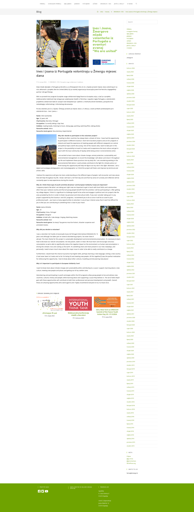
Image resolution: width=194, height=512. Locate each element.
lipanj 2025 (130, 119)
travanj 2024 (130, 171)
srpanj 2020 (130, 336)
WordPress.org (131, 463)
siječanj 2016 (130, 438)
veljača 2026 (130, 90)
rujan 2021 (130, 284)
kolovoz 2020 (131, 332)
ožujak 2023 (130, 218)
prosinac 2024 (131, 141)
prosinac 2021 (131, 273)
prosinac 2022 (131, 229)
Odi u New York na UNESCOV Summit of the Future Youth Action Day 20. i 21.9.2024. (107, 312)
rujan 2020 (130, 328)
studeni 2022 (130, 233)
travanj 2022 (130, 259)
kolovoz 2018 (131, 409)
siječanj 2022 (130, 270)
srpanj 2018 (130, 413)
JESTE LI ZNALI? (131, 45)
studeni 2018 (130, 402)
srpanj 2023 (130, 204)
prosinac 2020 (131, 317)
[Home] (97, 12)
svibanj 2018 (130, 416)
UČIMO (129, 41)
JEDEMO (129, 36)
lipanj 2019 (130, 383)
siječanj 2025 (130, 138)
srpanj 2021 (130, 292)
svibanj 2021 (130, 299)
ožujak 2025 (130, 130)
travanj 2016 (130, 427)
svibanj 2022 (130, 255)
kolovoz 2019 (131, 376)
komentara (131, 461)
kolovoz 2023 (131, 200)
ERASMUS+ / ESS (55, 82)
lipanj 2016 (130, 424)
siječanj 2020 (130, 358)
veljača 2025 (130, 134)
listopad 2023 (131, 193)
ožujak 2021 (130, 306)
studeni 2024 (130, 145)
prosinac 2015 (131, 442)
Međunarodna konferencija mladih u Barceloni (78, 314)
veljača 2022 (130, 266)
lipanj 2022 (130, 251)
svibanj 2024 (130, 167)
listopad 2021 (131, 281)
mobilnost (80, 82)
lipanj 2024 (130, 163)
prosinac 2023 (131, 185)
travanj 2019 (130, 391)
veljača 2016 (130, 435)
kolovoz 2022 (131, 244)
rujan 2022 (130, 240)
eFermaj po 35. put (50, 313)
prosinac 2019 (131, 361)
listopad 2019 (131, 369)
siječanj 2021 (130, 314)
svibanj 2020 (130, 343)
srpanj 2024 (130, 160)
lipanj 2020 (130, 339)
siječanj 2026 (130, 94)
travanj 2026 (130, 83)
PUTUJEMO (130, 38)
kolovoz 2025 (131, 112)
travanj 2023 (130, 215)
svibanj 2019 (130, 387)
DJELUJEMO (130, 34)
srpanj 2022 (130, 248)
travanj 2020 (130, 347)
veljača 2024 (130, 178)
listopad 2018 (131, 405)
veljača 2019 (130, 398)
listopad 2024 (131, 149)
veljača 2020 (130, 354)
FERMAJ (129, 29)
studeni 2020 (130, 321)
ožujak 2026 (130, 86)
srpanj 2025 (130, 116)
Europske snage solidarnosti (68, 82)
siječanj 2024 (130, 182)
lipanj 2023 (130, 207)
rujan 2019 (130, 372)
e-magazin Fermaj (132, 31)
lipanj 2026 (130, 75)
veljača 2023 (130, 222)
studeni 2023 (130, 189)
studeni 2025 (130, 101)
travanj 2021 (130, 303)
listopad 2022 (131, 237)
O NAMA (129, 48)
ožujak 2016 (130, 431)
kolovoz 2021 (131, 288)
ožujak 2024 (130, 174)
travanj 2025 (130, 127)
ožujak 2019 (130, 394)
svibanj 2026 (130, 79)
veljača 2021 (130, 310)
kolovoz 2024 (131, 156)
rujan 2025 (130, 108)
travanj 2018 (130, 420)
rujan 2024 (130, 152)
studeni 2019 (130, 365)
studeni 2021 (130, 277)
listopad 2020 (131, 325)
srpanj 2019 (130, 380)
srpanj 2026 (130, 72)
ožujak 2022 (130, 262)
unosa (130, 459)
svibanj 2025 (130, 123)
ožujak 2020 (130, 350)
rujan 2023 (130, 196)
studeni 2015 (130, 446)
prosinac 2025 (131, 97)
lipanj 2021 (130, 295)
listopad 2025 (131, 105)
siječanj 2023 (130, 226)
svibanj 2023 (130, 211)
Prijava (129, 456)
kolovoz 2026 (131, 68)
